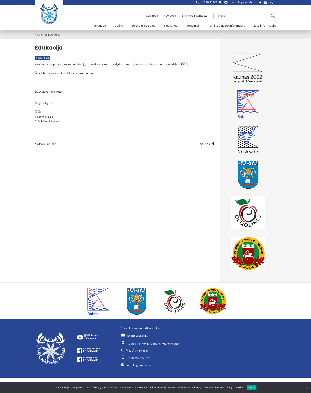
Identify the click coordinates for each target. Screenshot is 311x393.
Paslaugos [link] (99, 26)
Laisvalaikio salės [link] (143, 26)
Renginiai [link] (192, 26)
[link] (208, 2)
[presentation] (36, 111)
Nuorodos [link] (170, 15)
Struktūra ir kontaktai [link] (195, 15)
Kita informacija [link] (265, 26)
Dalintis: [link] (205, 144)
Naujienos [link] (170, 26)
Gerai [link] (252, 387)
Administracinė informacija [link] (226, 26)
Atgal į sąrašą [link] (45, 144)
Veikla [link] (119, 26)
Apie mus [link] (152, 15)
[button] (125, 95)
